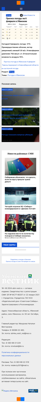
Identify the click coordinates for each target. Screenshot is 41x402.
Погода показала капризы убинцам (17, 135)
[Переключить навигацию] (21, 8)
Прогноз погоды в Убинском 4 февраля (19, 62)
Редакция (23, 24)
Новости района (7, 89)
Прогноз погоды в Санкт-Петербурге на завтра (20, 261)
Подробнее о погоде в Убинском (20, 259)
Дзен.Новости (29, 15)
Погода (8, 15)
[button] (38, 9)
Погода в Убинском (16, 75)
